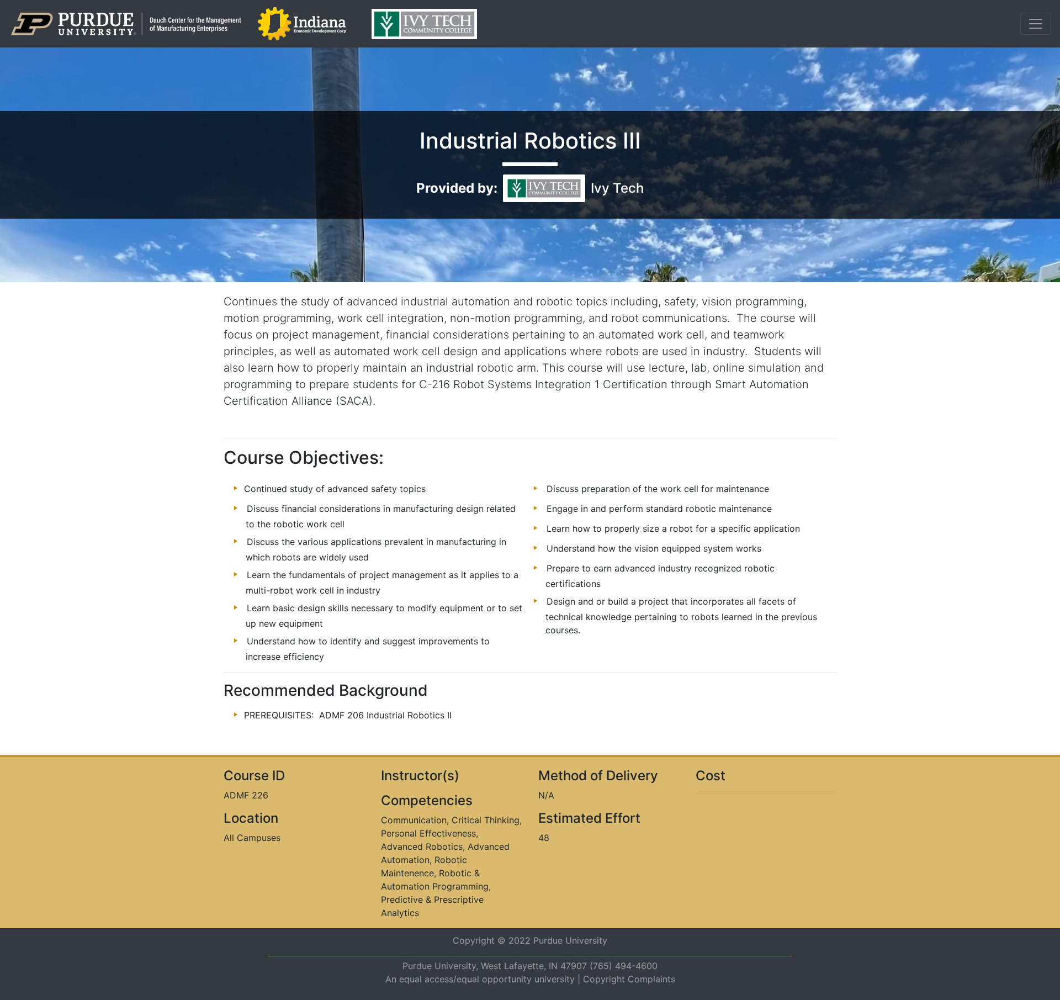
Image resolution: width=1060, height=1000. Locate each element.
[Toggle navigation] (1035, 24)
